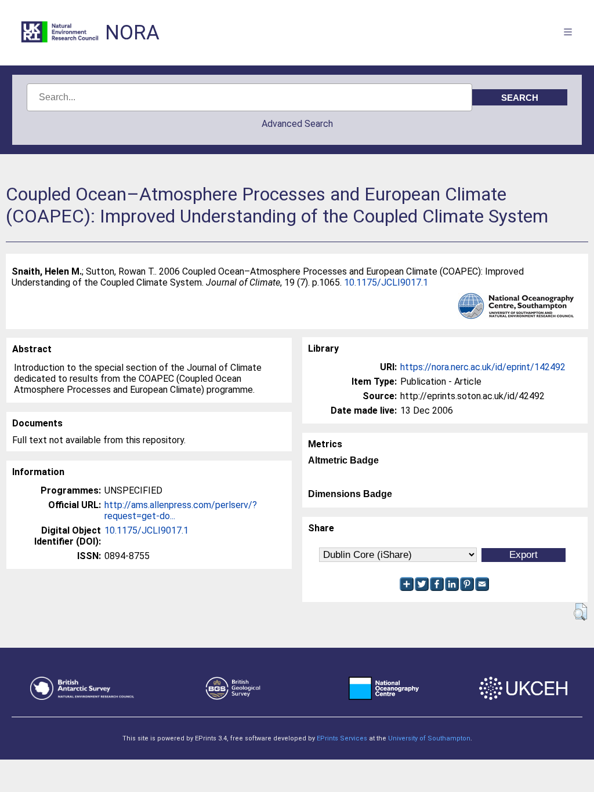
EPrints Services (342, 738)
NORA (132, 33)
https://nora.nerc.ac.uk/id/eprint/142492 (483, 367)
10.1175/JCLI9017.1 (386, 282)
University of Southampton (429, 738)
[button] (580, 612)
